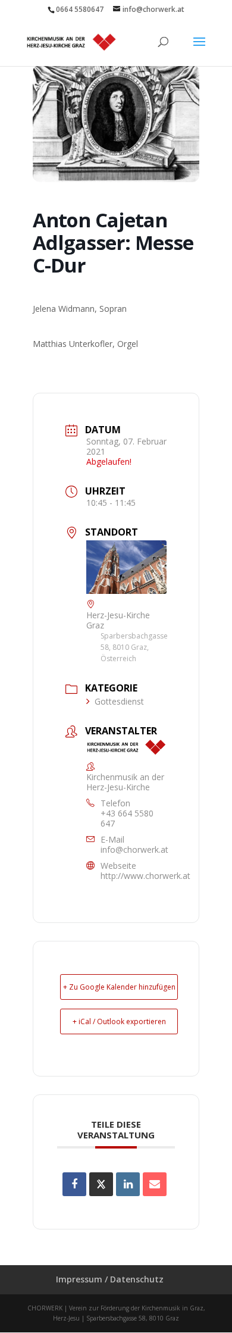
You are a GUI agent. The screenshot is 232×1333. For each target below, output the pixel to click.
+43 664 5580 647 (127, 818)
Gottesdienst (119, 701)
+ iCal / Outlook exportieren (119, 1021)
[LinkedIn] (128, 1184)
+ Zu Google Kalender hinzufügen (119, 987)
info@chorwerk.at (134, 849)
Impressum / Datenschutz (110, 1279)
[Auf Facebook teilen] (74, 1184)
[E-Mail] (155, 1184)
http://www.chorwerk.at (145, 875)
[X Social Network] (101, 1184)
